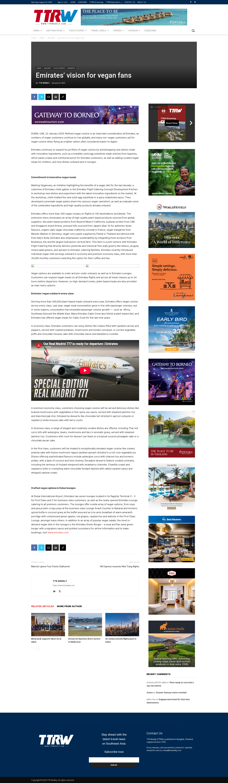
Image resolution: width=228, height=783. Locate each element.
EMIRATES (71, 68)
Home (34, 38)
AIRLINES (51, 38)
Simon (150, 692)
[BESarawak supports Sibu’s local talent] (48, 624)
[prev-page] (33, 648)
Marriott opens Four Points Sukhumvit (50, 566)
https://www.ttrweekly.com (64, 585)
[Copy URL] (63, 97)
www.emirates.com (58, 532)
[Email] (48, 97)
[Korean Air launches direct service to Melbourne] (85, 624)
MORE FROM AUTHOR (69, 606)
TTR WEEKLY (44, 83)
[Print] (56, 97)
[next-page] (38, 648)
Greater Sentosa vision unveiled (171, 692)
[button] (193, 30)
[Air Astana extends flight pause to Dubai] (122, 624)
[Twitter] (195, 2)
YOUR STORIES (59, 68)
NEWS (42, 38)
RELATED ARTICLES (42, 606)
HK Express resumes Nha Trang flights (119, 566)
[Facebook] (190, 2)
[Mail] (55, 591)
